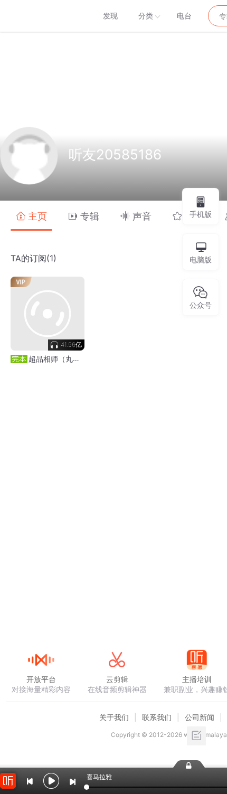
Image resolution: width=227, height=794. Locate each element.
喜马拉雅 (40, 16)
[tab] (31, 216)
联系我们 (157, 717)
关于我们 (114, 717)
